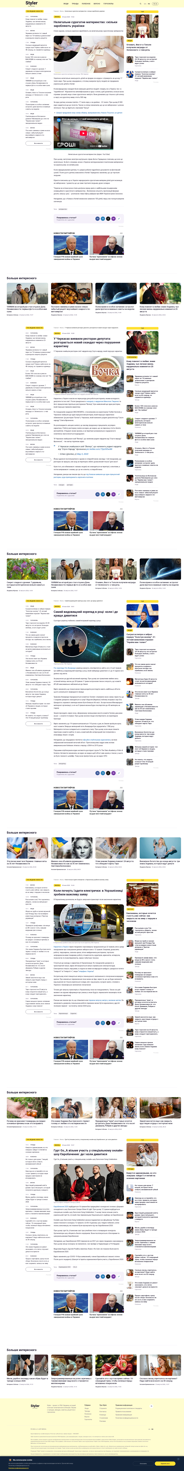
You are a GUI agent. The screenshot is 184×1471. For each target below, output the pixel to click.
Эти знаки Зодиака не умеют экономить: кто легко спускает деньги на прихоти (37, 1249)
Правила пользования (123, 1411)
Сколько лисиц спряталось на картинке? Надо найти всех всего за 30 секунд (38, 1237)
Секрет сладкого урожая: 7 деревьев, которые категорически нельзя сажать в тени (38, 71)
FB (97, 218)
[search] (140, 3)
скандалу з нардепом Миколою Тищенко (102, 401)
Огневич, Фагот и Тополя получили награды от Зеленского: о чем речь (38, 95)
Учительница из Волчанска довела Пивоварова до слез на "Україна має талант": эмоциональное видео (37, 119)
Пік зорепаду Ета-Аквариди (65, 668)
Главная (56, 11)
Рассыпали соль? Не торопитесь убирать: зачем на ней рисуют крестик (38, 902)
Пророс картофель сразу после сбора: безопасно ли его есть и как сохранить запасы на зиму (37, 1261)
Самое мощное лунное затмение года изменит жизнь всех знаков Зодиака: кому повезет (38, 1003)
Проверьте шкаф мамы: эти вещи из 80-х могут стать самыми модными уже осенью (38, 928)
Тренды (75, 4)
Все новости (38, 143)
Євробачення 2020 (61, 1207)
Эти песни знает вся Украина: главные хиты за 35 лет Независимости (36, 661)
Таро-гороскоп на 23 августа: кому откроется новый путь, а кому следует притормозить (36, 991)
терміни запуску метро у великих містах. (105, 1000)
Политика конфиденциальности (127, 1418)
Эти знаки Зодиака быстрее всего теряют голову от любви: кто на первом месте (38, 951)
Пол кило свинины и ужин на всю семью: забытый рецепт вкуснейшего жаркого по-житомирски (38, 134)
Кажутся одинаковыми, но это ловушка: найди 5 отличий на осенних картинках (37, 1150)
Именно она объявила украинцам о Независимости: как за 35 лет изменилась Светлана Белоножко (38, 672)
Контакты (103, 1411)
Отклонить (143, 1463)
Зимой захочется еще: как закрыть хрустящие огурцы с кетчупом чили (36, 980)
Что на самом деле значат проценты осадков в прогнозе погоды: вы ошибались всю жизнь (38, 637)
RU (149, 4)
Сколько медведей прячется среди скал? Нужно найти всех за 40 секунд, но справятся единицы (38, 47)
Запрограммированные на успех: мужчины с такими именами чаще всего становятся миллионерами (38, 1211)
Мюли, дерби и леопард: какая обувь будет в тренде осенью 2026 (37, 1199)
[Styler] (32, 4)
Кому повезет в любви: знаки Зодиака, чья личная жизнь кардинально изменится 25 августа (36, 22)
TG (103, 218)
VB (113, 218)
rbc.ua (155, 3)
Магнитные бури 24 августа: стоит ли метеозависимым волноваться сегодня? (38, 649)
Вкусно (97, 4)
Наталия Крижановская (14, 867)
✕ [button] (178, 1459)
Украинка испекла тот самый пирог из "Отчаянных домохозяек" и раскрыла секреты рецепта (38, 35)
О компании (104, 1418)
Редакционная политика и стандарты (129, 1408)
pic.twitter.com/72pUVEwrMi (99, 449)
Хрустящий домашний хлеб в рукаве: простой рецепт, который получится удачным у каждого (38, 1187)
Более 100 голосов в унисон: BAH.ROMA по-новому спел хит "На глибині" (38, 59)
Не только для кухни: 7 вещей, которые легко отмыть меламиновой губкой (37, 1161)
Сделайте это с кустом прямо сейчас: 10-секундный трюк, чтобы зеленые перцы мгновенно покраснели (38, 1224)
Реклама (103, 1421)
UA (145, 4)
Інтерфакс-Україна (86, 971)
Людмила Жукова (56, 315)
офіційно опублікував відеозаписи (97, 740)
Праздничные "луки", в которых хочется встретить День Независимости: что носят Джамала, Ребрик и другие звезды (37, 965)
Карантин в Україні (61, 947)
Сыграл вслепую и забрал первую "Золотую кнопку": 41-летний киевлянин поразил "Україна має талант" (146, 75)
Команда (103, 1415)
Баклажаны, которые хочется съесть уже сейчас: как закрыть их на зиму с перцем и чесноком (37, 890)
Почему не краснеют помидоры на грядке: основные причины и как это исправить (37, 939)
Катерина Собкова (12, 315)
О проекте (103, 1408)
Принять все (165, 1463)
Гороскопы (108, 4)
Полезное (86, 4)
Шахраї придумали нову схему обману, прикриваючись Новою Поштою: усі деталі (89, 113)
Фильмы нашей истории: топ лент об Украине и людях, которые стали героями (38, 706)
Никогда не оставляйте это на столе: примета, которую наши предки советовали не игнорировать (37, 1174)
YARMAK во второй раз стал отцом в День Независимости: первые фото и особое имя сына (38, 83)
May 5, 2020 (82, 454)
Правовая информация (124, 1415)
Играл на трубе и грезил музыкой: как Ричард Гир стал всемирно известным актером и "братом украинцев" (38, 914)
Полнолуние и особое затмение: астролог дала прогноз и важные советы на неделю (38, 107)
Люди (65, 4)
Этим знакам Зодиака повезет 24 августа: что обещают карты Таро (38, 683)
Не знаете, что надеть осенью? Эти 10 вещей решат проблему (37, 717)
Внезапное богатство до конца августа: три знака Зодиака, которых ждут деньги (37, 694)
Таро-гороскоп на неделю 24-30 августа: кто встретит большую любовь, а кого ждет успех (146, 60)
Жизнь (62, 11)
